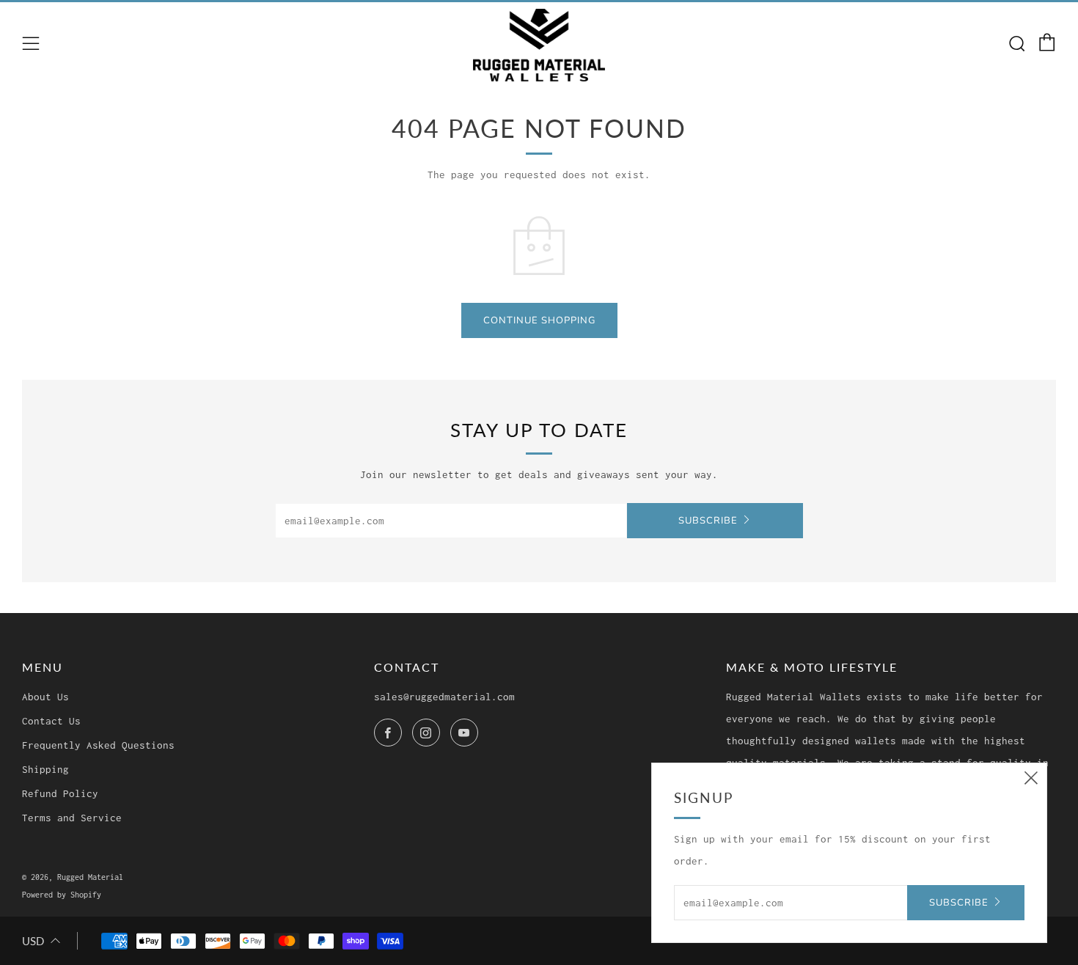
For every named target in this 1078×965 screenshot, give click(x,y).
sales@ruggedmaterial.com (444, 696)
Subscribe (708, 520)
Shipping (45, 769)
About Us (45, 696)
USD (33, 940)
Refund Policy (60, 793)
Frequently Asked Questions (98, 745)
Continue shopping (539, 320)
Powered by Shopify (61, 894)
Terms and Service (72, 817)
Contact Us (51, 721)
